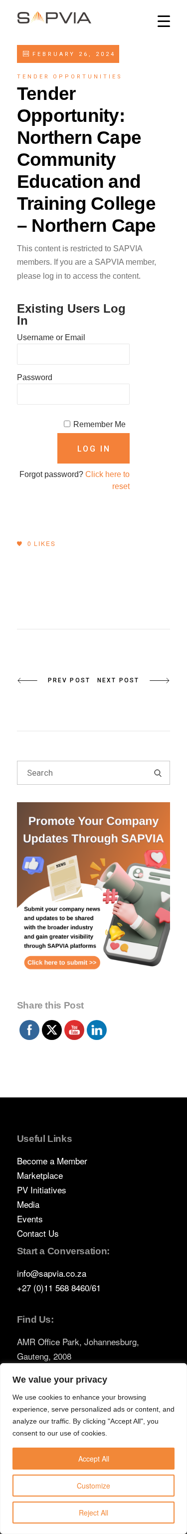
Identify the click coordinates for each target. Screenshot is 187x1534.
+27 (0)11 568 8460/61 (59, 1287)
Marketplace (40, 1175)
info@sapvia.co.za (51, 1273)
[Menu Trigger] (164, 21)
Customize (93, 1486)
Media (28, 1204)
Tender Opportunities (70, 76)
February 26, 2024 (72, 54)
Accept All (93, 1459)
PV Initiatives (41, 1189)
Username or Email (51, 337)
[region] (93, 1448)
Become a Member (52, 1160)
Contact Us (38, 1233)
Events (30, 1218)
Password (34, 377)
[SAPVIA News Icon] (94, 898)
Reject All (93, 1513)
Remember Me (99, 424)
